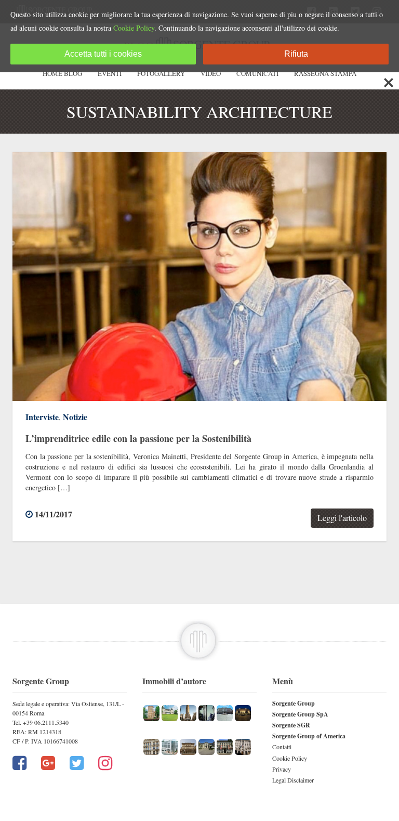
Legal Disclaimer (293, 780)
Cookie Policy (289, 758)
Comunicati (257, 73)
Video (211, 73)
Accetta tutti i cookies (103, 53)
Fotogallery (161, 73)
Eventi (110, 73)
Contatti (281, 746)
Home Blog (62, 73)
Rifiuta (296, 53)
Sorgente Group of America (308, 736)
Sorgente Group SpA (300, 714)
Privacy (281, 769)
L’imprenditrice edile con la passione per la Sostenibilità (138, 438)
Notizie (75, 417)
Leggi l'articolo (342, 517)
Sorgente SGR (291, 725)
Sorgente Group (293, 703)
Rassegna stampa (325, 73)
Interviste (42, 417)
